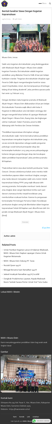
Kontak (21, 417)
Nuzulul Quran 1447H (12, 265)
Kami (15, 417)
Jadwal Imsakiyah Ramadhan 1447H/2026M (21, 274)
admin (12, 236)
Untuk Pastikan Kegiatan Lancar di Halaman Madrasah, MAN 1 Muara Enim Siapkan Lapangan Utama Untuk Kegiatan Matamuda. (26, 253)
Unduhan (36, 417)
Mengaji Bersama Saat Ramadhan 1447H (20, 270)
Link (28, 417)
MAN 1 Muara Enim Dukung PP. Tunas (19, 261)
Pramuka (25, 222)
